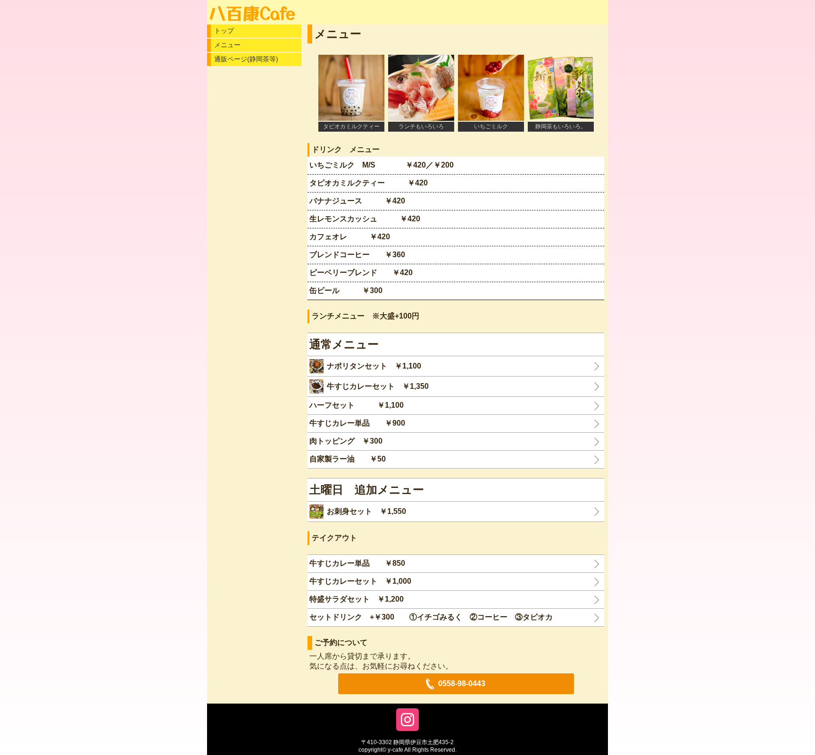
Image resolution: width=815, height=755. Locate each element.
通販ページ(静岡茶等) (246, 59)
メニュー (227, 45)
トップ (224, 30)
